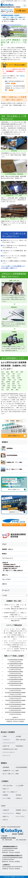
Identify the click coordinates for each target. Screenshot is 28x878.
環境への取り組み (21, 739)
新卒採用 (18, 795)
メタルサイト (6, 739)
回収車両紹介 (19, 746)
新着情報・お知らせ (7, 549)
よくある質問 (19, 785)
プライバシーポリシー (9, 752)
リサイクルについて (7, 558)
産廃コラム (5, 575)
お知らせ (4, 584)
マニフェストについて (9, 742)
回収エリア (6, 17)
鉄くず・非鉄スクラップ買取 (14, 469)
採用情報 (5, 795)
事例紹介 (4, 553)
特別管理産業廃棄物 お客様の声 (11, 566)
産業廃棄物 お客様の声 (9, 564)
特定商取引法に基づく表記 (10, 749)
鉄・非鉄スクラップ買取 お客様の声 (13, 570)
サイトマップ (6, 755)
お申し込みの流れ (8, 785)
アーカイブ (5, 590)
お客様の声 (5, 562)
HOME (5, 736)
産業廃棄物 (10, 448)
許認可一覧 (6, 746)
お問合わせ (19, 798)
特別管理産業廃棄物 (12, 455)
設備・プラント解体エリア (18, 17)
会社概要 (18, 736)
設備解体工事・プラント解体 (14, 462)
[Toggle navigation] (25, 5)
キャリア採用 (6, 798)
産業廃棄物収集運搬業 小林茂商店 (10, 15)
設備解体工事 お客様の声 (10, 568)
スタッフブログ (6, 579)
